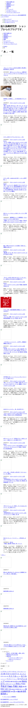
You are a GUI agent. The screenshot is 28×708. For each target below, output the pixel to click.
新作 (24, 686)
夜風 (10, 108)
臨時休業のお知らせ (8, 591)
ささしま (21, 105)
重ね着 (21, 151)
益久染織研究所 (9, 189)
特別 (14, 144)
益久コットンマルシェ (15, 72)
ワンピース (12, 148)
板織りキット (9, 188)
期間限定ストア (10, 4)
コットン (23, 674)
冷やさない (13, 105)
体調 (6, 110)
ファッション (22, 150)
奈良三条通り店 (10, 1)
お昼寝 (18, 111)
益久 (12, 108)
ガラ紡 (9, 113)
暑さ (5, 105)
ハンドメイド (10, 185)
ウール (16, 384)
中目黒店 (7, 681)
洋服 (10, 316)
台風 (7, 107)
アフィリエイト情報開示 (9, 696)
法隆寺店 (8, 3)
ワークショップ (11, 382)
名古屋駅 (19, 681)
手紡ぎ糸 (16, 189)
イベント (20, 543)
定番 (7, 148)
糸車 (16, 691)
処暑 (6, 113)
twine (1, 671)
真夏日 (14, 111)
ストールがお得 (7, 480)
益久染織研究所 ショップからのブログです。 (13, 702)
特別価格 (17, 689)
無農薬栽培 (13, 689)
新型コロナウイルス (19, 153)
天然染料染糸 (18, 415)
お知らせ (21, 671)
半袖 (22, 145)
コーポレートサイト (11, 11)
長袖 (19, 147)
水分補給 (5, 151)
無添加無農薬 (17, 186)
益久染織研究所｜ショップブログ (9, 699)
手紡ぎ (25, 220)
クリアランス (9, 153)
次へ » (3, 555)
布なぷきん (5, 684)
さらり (10, 151)
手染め (23, 684)
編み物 (16, 185)
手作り (21, 413)
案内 (8, 147)
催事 (7, 8)
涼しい (22, 107)
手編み (5, 220)
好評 (4, 154)
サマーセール (16, 188)
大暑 (18, 151)
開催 (17, 144)
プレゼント (9, 679)
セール (5, 142)
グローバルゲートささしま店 (17, 103)
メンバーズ (23, 144)
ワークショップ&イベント (16, 657)
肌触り (5, 145)
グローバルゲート (12, 349)
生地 (26, 107)
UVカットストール (8, 671)
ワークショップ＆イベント (13, 12)
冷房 (13, 113)
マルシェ (15, 679)
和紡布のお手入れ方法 (12, 654)
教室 (20, 382)
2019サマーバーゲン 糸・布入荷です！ (13, 409)
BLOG (5, 104)
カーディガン (16, 145)
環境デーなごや (22, 689)
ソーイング (14, 352)
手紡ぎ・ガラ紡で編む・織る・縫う (15, 653)
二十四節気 (21, 108)
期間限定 (8, 6)
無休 (8, 145)
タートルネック (20, 148)
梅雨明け (8, 150)
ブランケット (16, 107)
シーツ (24, 222)
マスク (14, 151)
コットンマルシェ (8, 73)
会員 (11, 144)
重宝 (11, 110)
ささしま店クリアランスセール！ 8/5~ (13, 137)
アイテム (5, 144)
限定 (11, 145)
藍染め (21, 445)
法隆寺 (6, 689)
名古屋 (8, 105)
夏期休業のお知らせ (8, 608)
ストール (17, 73)
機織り (13, 191)
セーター (19, 676)
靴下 (5, 185)
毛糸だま (7, 254)
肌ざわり (5, 108)
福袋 (12, 691)
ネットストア (9, 9)
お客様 (9, 142)
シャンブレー (8, 111)
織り (11, 254)
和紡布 (22, 111)
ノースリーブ (14, 150)
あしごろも (17, 671)
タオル (11, 107)
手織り (21, 220)
